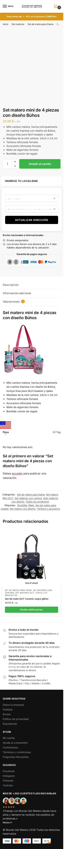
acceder (17, 473)
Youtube (8, 785)
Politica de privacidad (16, 719)
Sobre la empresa (13, 704)
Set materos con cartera (28, 498)
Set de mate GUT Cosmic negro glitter (27, 598)
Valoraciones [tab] (13, 301)
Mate (31, 505)
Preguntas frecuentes (16, 756)
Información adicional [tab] (17, 293)
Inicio (5, 24)
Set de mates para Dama (40, 24)
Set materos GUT (24, 593)
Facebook (9, 771)
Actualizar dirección (31, 219)
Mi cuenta (9, 737)
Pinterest (8, 780)
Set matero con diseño (23, 508)
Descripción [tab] (11, 285)
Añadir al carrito (40, 164)
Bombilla (22, 505)
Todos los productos (37, 501)
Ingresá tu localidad (21, 180)
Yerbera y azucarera (48, 508)
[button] (56, 6)
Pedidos (7, 709)
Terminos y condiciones (17, 752)
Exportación (10, 723)
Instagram (9, 775)
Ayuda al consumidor (15, 742)
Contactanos (10, 747)
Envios (6, 714)
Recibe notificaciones (31, 609)
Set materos (18, 24)
